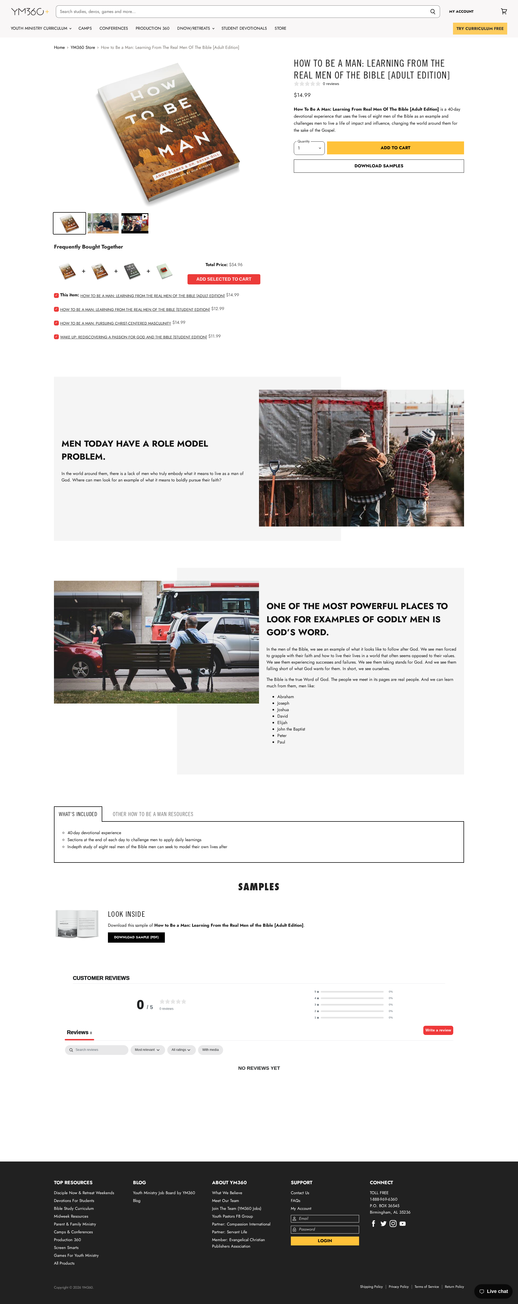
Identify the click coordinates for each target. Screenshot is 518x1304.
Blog (137, 1201)
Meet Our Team (225, 1201)
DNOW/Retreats (194, 28)
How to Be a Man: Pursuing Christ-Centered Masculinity (115, 323)
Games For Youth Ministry (76, 1255)
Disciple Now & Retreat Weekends (84, 1193)
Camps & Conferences (73, 1232)
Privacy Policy (399, 1286)
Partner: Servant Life (229, 1232)
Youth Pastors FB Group (232, 1216)
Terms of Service (427, 1286)
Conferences (114, 28)
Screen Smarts (66, 1248)
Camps (85, 28)
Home (59, 47)
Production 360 (152, 28)
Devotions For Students (74, 1201)
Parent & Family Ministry (75, 1224)
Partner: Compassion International (241, 1224)
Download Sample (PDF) (136, 937)
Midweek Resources (71, 1216)
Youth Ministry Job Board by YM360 (164, 1193)
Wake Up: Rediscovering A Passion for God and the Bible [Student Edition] (133, 337)
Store (280, 28)
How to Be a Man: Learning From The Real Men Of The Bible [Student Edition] (135, 309)
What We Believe (227, 1193)
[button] (354, 991)
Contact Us (300, 1193)
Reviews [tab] (79, 1032)
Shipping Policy (371, 1286)
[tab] (78, 814)
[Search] (433, 11)
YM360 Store (83, 47)
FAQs (295, 1201)
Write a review (438, 1030)
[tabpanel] (259, 1086)
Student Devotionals (244, 28)
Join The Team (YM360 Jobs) (236, 1208)
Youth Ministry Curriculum (40, 28)
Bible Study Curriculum (74, 1208)
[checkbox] (210, 1050)
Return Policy (454, 1286)
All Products (64, 1263)
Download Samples (379, 166)
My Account (301, 1208)
